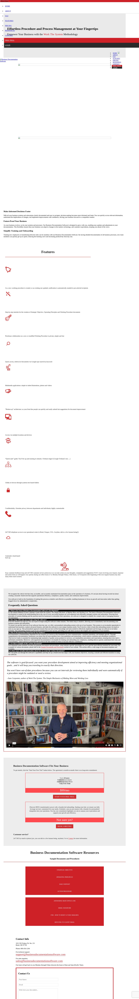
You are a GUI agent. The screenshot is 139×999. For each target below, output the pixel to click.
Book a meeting (65, 826)
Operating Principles (64, 877)
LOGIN (7, 45)
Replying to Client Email (65, 922)
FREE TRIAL (9, 40)
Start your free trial (65, 797)
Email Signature (64, 908)
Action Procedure (64, 891)
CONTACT (9, 35)
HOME (7, 6)
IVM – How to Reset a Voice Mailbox (65, 915)
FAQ (6, 16)
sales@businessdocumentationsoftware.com (39, 960)
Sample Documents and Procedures (52, 647)
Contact (70, 838)
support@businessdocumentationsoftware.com (40, 954)
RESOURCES (10, 30)
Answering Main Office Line (65, 901)
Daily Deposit (64, 884)
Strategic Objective (65, 870)
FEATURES (9, 21)
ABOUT (8, 11)
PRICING (8, 26)
